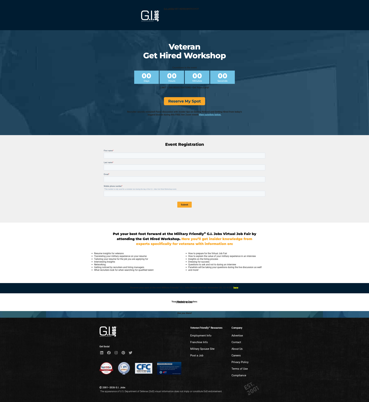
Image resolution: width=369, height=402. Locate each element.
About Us (237, 348)
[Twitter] (130, 352)
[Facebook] (108, 352)
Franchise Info (199, 342)
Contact (236, 342)
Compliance (238, 375)
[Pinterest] (123, 352)
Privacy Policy (239, 362)
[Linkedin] (101, 352)
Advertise (237, 335)
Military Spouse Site (202, 348)
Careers (236, 355)
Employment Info (200, 335)
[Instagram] (116, 352)
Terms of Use (239, 368)
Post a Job (196, 355)
